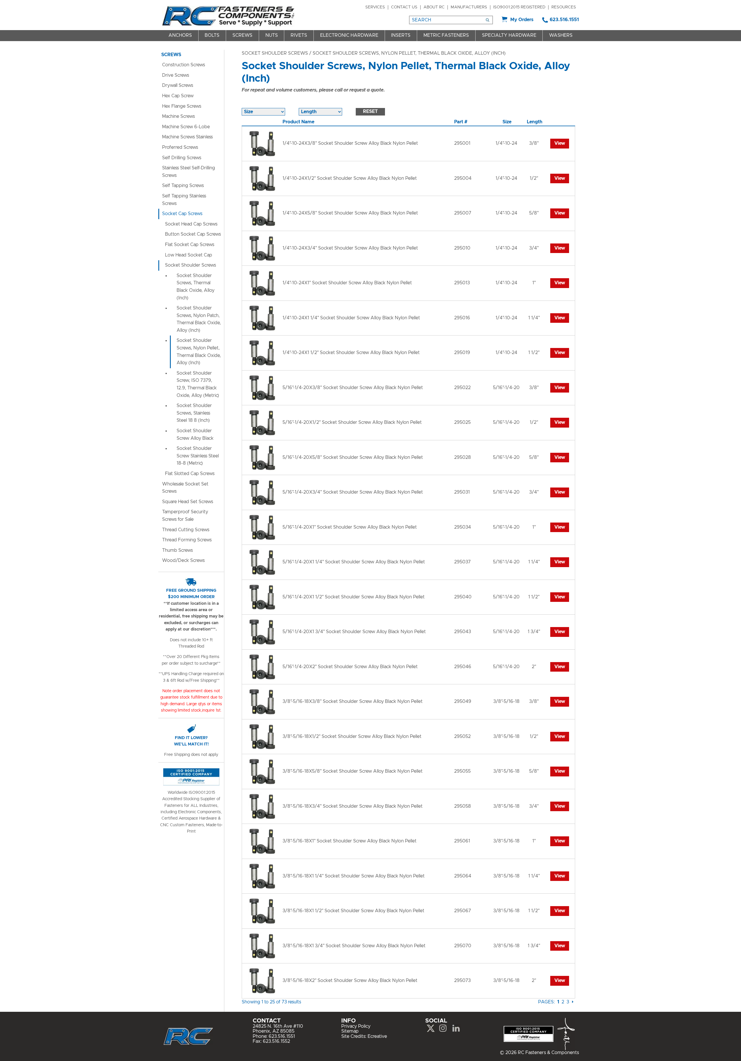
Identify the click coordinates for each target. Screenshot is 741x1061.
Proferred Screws (180, 147)
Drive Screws (175, 75)
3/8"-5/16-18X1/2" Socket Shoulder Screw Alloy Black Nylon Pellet (352, 736)
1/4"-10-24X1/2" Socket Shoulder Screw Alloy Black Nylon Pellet (350, 178)
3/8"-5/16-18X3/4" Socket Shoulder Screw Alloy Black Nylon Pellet (353, 806)
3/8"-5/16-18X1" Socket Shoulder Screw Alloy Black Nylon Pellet (350, 841)
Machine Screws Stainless (187, 137)
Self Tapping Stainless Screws (184, 200)
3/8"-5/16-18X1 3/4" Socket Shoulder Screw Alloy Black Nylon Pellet (354, 945)
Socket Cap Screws (182, 213)
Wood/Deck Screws (183, 560)
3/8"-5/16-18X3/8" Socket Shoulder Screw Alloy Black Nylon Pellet (353, 701)
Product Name (298, 122)
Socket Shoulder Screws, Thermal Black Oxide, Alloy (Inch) (195, 286)
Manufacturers (469, 7)
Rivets (299, 35)
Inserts (400, 35)
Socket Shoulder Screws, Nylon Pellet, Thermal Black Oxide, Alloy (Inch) (199, 351)
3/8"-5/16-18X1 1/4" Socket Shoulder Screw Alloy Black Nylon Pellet (354, 876)
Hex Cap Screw (178, 96)
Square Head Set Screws (187, 501)
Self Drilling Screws (181, 157)
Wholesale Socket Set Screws (185, 488)
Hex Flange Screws (181, 106)
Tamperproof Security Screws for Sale (185, 516)
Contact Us (404, 7)
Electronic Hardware (349, 35)
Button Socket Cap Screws (193, 234)
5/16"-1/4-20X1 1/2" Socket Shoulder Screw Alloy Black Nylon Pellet (354, 597)
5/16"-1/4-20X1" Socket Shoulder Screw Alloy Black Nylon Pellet (350, 527)
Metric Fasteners (446, 35)
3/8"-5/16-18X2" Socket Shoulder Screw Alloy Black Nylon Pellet (350, 980)
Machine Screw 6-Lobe (186, 126)
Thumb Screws (177, 550)
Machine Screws (178, 116)
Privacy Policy (355, 1026)
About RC (434, 7)
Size (506, 122)
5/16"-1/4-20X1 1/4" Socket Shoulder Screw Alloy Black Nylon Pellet (354, 562)
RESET (370, 111)
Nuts (271, 35)
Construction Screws (183, 65)
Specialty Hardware (509, 35)
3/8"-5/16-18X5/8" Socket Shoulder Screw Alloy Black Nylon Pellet (353, 771)
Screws (242, 35)
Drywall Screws (177, 85)
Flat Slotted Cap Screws (189, 473)
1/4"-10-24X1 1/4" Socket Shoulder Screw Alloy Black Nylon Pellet (351, 318)
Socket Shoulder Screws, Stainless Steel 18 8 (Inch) (194, 413)
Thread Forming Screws (187, 540)
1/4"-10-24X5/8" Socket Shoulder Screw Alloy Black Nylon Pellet (350, 213)
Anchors (180, 35)
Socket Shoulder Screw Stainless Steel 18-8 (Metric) (198, 456)
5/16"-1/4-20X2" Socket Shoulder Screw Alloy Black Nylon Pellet (350, 666)
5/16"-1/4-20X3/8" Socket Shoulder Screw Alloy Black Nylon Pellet (353, 387)
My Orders (521, 19)
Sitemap (350, 1031)
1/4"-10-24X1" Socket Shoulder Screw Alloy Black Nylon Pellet (347, 283)
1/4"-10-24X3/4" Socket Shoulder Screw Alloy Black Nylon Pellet (350, 248)
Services (375, 7)
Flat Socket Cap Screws (189, 244)
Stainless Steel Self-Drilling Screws (188, 172)
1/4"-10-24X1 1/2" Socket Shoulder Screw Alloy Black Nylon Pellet (351, 352)
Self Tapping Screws (183, 185)
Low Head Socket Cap (188, 255)
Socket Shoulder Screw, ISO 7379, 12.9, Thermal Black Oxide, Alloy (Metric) (198, 384)
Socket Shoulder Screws (275, 53)
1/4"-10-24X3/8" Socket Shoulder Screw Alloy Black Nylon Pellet (350, 143)
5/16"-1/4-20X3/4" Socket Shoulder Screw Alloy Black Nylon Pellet (353, 492)
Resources (563, 7)
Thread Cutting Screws (185, 529)
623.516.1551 (564, 19)
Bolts (212, 35)
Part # (460, 122)
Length (534, 122)
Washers (561, 35)
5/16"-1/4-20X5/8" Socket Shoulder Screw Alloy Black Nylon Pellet (353, 457)
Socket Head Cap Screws (191, 224)
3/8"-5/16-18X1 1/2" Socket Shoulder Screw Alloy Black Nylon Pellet (353, 910)
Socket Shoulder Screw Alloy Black (195, 434)
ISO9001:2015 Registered (519, 7)
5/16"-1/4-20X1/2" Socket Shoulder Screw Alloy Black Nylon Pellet (352, 422)
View (559, 143)
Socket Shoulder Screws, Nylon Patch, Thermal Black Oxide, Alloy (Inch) (199, 319)
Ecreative (377, 1036)
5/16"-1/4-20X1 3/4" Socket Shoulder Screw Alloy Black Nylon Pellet (354, 631)
